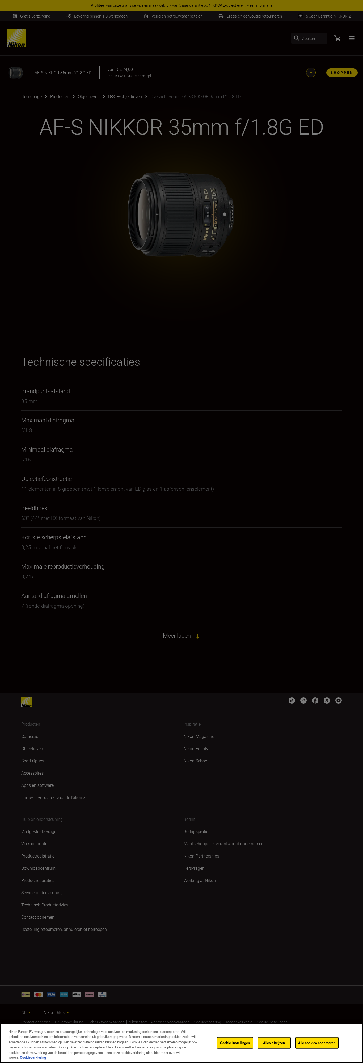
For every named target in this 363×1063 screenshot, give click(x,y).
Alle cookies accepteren (317, 1042)
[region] (181, 1043)
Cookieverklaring (33, 1057)
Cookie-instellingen (235, 1042)
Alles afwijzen (274, 1042)
